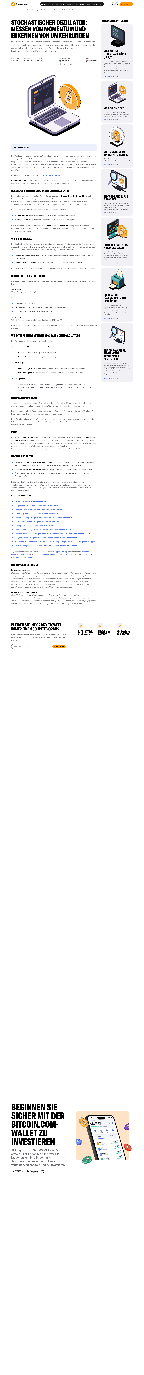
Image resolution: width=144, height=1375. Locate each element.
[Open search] (117, 4)
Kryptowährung (61, 552)
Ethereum (54, 554)
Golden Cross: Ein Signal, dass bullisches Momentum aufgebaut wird (43, 530)
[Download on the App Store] (17, 1171)
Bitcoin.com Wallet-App (51, 175)
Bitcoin (46, 554)
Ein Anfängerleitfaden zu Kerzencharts (30, 502)
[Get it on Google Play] (32, 1171)
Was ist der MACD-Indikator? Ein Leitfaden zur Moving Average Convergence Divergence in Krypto (55, 542)
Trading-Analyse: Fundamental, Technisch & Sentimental (115, 355)
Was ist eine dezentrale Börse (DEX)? (115, 54)
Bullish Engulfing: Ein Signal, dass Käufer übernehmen (36, 514)
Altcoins (65, 554)
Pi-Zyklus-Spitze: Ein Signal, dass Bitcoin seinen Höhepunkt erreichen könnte (46, 537)
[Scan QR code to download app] (43, 1171)
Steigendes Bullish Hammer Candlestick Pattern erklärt (37, 506)
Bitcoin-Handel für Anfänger (116, 198)
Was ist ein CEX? (114, 108)
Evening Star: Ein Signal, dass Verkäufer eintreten (35, 526)
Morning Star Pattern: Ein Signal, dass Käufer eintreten (37, 522)
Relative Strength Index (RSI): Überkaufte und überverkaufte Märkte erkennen (46, 546)
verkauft (28, 557)
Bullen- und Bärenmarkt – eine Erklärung (115, 298)
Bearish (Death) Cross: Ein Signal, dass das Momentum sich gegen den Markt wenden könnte (52, 533)
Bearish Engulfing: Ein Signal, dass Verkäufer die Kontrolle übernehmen (43, 517)
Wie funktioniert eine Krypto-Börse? (116, 153)
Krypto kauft (16, 557)
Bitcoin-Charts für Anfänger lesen (116, 246)
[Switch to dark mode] (113, 4)
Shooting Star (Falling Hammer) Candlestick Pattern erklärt (38, 510)
